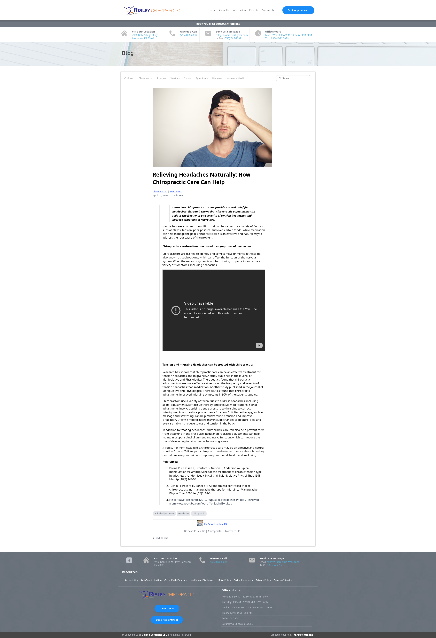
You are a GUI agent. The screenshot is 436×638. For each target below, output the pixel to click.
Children (129, 78)
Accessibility (131, 580)
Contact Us (268, 10)
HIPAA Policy (224, 580)
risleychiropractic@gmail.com (232, 35)
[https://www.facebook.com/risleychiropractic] (129, 560)
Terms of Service (283, 580)
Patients (253, 10)
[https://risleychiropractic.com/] (151, 10)
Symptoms (202, 78)
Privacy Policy (263, 580)
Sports (187, 78)
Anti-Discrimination (151, 580)
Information (239, 10)
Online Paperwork (243, 580)
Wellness (217, 78)
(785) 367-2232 (232, 38)
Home (212, 10)
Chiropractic (146, 78)
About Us (224, 10)
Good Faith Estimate (175, 580)
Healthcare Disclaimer (202, 580)
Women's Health (236, 78)
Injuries (161, 78)
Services (175, 78)
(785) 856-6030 (188, 35)
